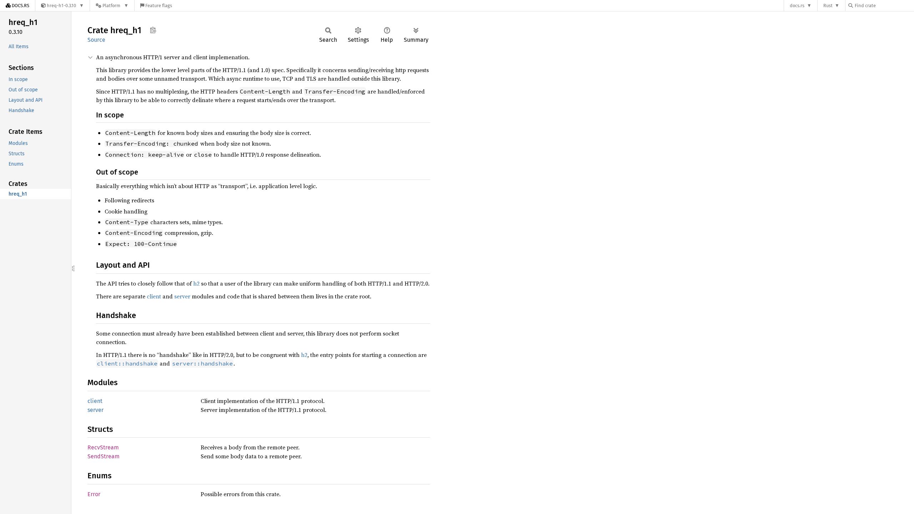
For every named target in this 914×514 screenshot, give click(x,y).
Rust (828, 5)
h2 (196, 283)
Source (96, 39)
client (154, 296)
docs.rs (797, 5)
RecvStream (103, 447)
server (182, 296)
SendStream (103, 456)
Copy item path (153, 30)
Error (93, 494)
